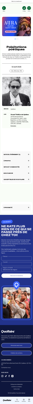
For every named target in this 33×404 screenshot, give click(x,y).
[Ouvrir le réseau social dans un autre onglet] (2, 376)
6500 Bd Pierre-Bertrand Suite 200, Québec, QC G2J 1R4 (16, 363)
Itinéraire (13, 126)
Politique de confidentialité (16, 384)
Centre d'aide (17, 389)
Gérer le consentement (16, 1)
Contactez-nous (6, 367)
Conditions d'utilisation (16, 386)
